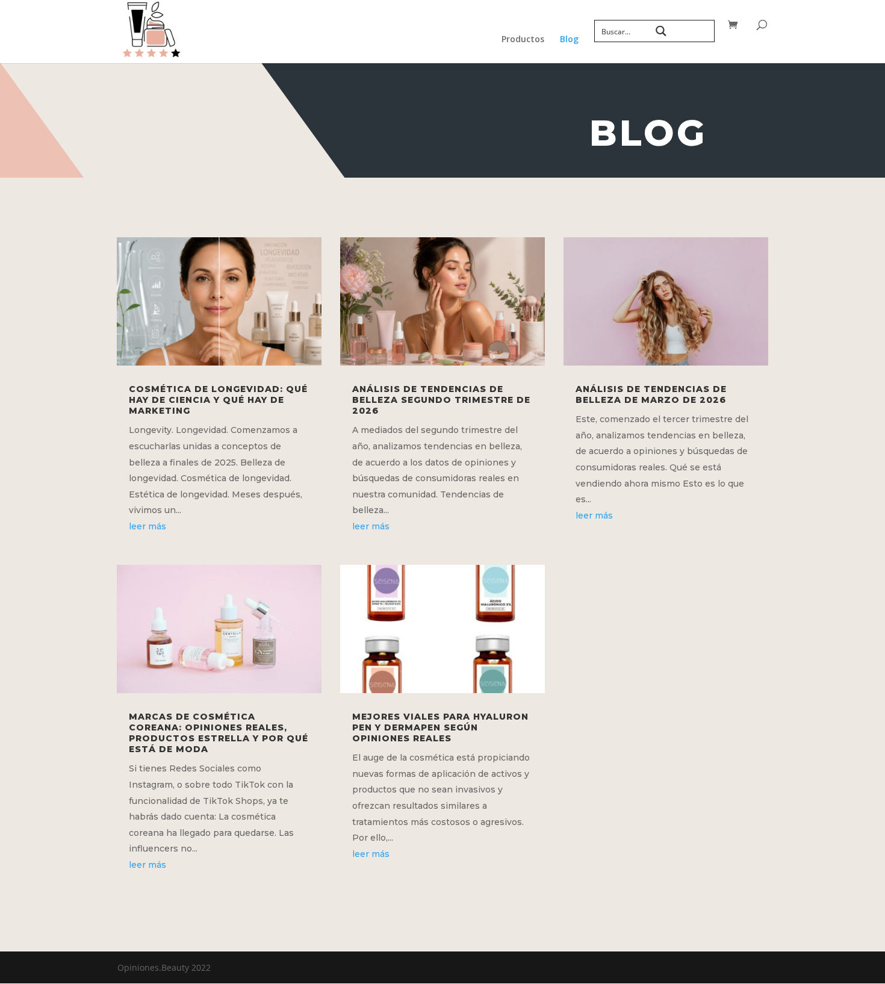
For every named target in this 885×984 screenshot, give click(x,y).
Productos (523, 40)
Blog (569, 40)
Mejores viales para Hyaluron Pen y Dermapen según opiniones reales (440, 727)
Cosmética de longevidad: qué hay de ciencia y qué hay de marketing (218, 400)
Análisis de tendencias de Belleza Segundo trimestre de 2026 (441, 400)
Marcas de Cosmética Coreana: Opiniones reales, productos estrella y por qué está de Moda (218, 733)
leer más (147, 526)
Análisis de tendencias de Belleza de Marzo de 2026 (651, 394)
